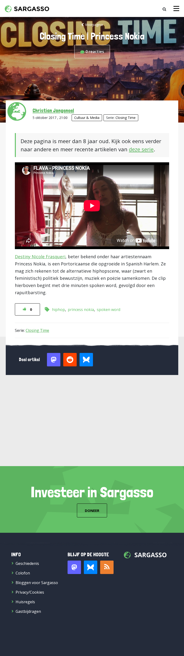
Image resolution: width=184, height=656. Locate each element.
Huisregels (25, 601)
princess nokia (81, 309)
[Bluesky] (90, 567)
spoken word (108, 309)
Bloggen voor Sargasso (37, 582)
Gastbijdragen (28, 611)
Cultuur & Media (86, 117)
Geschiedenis (27, 563)
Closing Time (125, 117)
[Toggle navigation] (176, 8)
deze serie (141, 149)
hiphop (58, 309)
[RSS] (107, 567)
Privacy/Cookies (30, 592)
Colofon (23, 573)
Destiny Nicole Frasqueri (40, 256)
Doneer (92, 510)
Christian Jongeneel (53, 110)
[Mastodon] (74, 567)
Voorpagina (94, 24)
